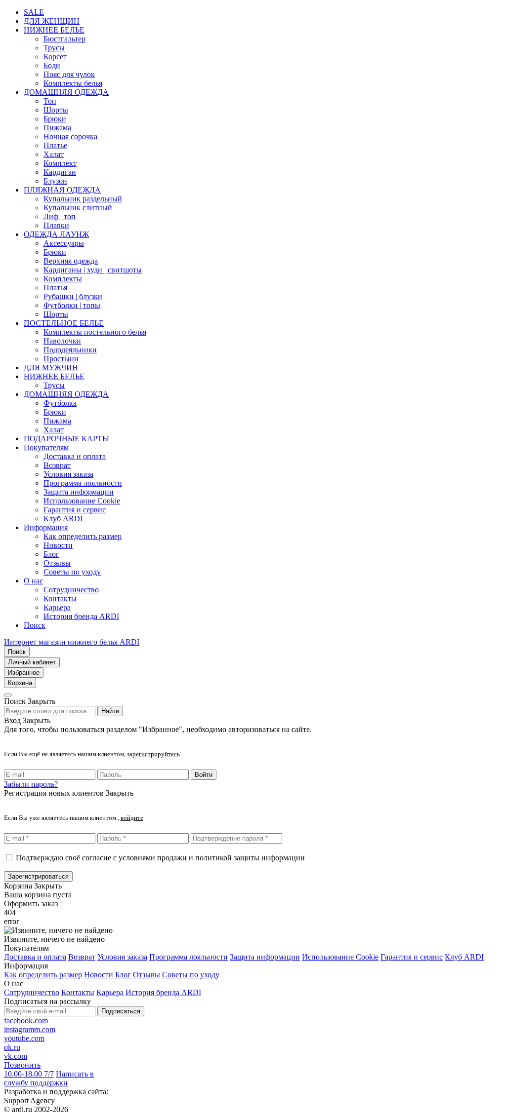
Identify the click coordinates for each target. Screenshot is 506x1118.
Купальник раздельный (82, 198)
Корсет (55, 56)
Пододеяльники (70, 350)
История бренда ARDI (81, 616)
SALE (34, 12)
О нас (33, 581)
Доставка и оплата (74, 456)
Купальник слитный (77, 207)
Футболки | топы (71, 305)
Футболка (60, 403)
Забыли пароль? (31, 784)
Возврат (57, 465)
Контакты (60, 598)
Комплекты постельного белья (94, 332)
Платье (55, 145)
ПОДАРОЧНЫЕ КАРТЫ (66, 438)
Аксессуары (63, 243)
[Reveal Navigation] (8, 695)
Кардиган (59, 172)
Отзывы (57, 563)
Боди (51, 65)
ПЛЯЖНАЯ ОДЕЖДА (62, 190)
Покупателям (46, 447)
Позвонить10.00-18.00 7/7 (29, 1069)
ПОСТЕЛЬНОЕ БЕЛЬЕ (64, 323)
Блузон (55, 181)
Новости (58, 545)
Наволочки (62, 341)
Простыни (61, 358)
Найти (110, 711)
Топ (49, 101)
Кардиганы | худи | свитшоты (92, 270)
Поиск (34, 625)
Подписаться (120, 1011)
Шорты (55, 110)
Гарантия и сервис (74, 509)
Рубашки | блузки (72, 296)
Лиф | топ (59, 216)
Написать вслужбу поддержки (49, 1078)
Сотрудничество (71, 589)
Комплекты (62, 278)
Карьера (57, 607)
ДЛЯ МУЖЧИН (51, 367)
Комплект (60, 163)
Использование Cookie (81, 501)
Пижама (57, 127)
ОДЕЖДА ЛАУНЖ (56, 234)
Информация (46, 527)
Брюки (54, 119)
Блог (51, 554)
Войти (203, 774)
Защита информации (78, 492)
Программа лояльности (82, 483)
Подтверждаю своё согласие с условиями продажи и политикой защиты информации (160, 857)
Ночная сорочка (70, 136)
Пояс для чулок (69, 74)
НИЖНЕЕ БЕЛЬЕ (54, 30)
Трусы (54, 47)
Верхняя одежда (70, 261)
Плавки (56, 225)
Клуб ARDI (63, 518)
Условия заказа (68, 474)
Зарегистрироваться (38, 876)
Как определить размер (82, 536)
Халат (53, 154)
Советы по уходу (72, 572)
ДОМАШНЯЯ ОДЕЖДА (66, 92)
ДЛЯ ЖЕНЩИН (52, 21)
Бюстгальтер (64, 39)
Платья (55, 287)
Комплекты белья (72, 83)
